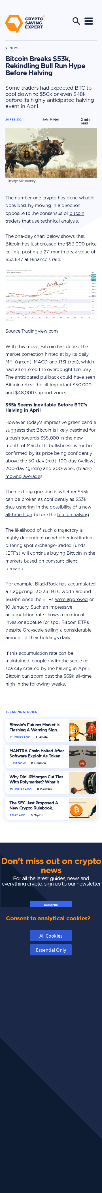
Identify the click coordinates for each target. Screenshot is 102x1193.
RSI (62, 362)
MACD (41, 362)
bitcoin (76, 213)
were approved (71, 599)
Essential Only (51, 950)
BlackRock (46, 584)
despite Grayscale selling (32, 630)
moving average (22, 476)
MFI (9, 362)
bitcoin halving (73, 514)
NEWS (14, 47)
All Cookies (51, 936)
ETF (11, 553)
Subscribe (51, 904)
